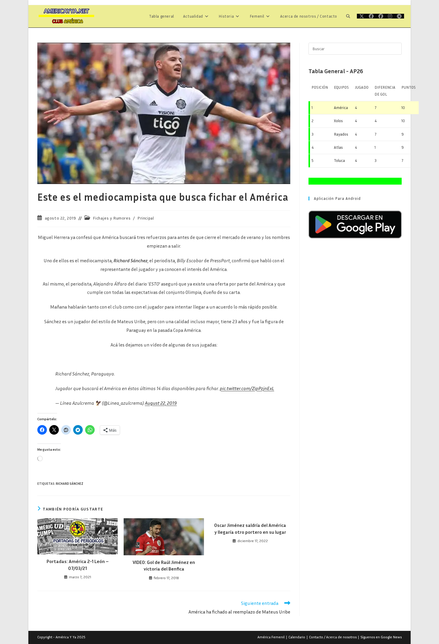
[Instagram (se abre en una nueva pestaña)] (390, 16)
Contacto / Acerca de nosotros (333, 637)
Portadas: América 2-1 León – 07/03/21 (78, 564)
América (341, 107)
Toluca (339, 160)
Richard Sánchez (69, 483)
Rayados (341, 134)
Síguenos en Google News (381, 637)
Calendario (296, 637)
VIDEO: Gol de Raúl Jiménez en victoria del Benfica (164, 565)
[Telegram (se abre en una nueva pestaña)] (399, 16)
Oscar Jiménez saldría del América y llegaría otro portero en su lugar (250, 528)
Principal (145, 217)
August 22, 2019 (161, 403)
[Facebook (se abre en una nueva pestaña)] (371, 16)
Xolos (338, 120)
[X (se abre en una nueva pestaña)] (361, 16)
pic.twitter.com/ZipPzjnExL (247, 388)
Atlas (338, 147)
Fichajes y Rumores (112, 217)
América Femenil (271, 637)
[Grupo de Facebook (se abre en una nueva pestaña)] (381, 16)
